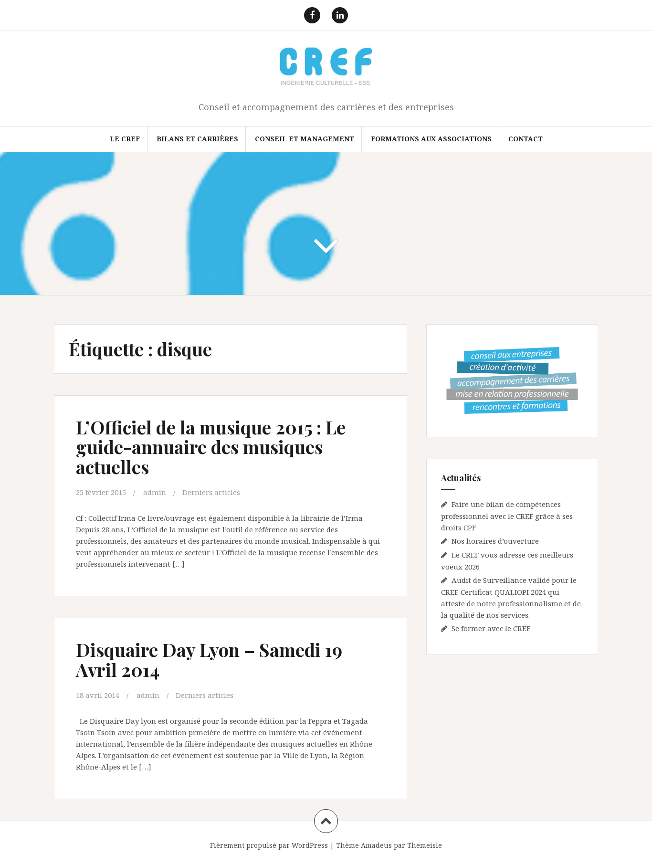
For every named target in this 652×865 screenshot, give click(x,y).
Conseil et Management (304, 138)
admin (154, 492)
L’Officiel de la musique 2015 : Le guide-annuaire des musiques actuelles (211, 447)
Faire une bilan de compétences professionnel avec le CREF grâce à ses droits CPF (507, 515)
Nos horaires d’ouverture (495, 541)
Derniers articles (211, 492)
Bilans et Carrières (197, 138)
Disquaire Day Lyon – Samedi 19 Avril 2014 (209, 659)
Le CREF (125, 138)
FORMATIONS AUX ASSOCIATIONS (431, 138)
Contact (525, 138)
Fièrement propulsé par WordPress (269, 845)
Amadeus (376, 845)
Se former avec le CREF (491, 628)
